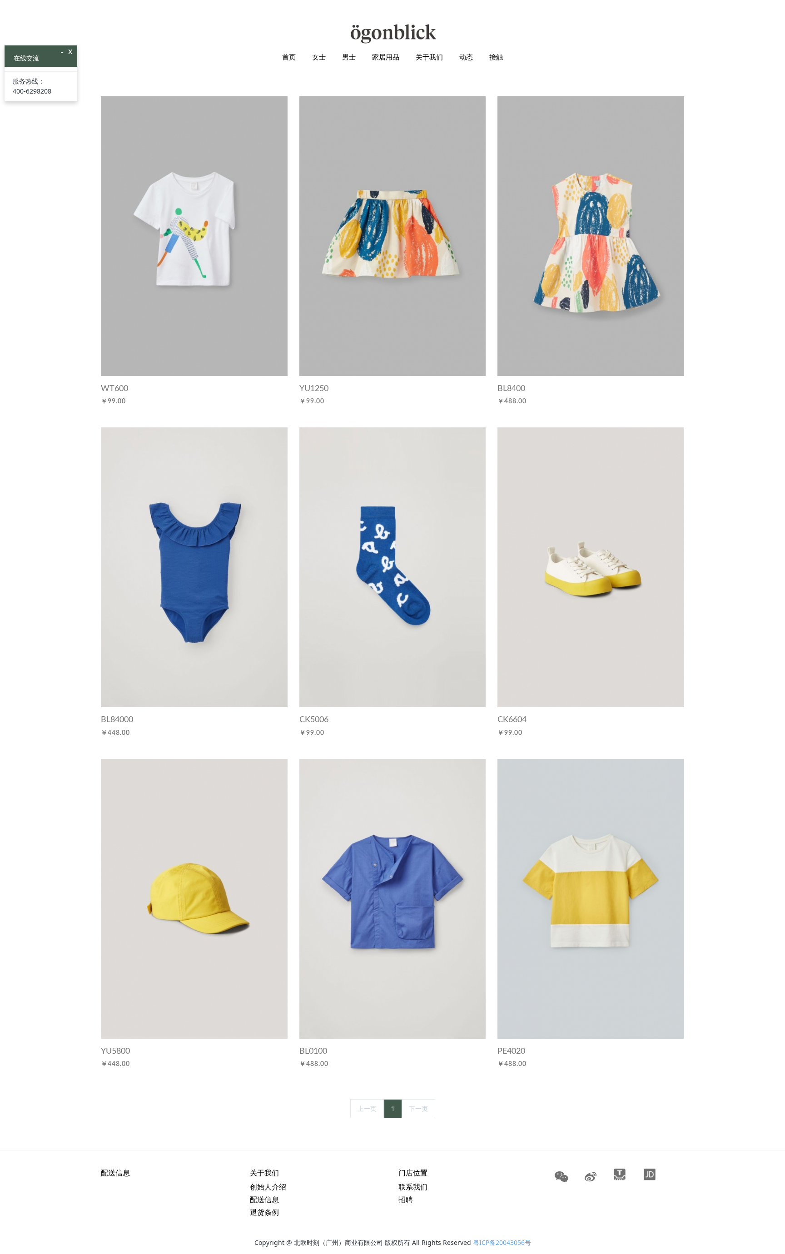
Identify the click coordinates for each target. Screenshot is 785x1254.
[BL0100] (392, 897)
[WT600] (194, 235)
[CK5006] (392, 566)
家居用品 (385, 56)
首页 (289, 56)
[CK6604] (590, 566)
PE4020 (511, 1051)
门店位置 (412, 1173)
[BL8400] (590, 235)
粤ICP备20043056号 (502, 1242)
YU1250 (313, 389)
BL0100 (313, 1051)
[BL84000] (194, 566)
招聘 (405, 1199)
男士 (349, 56)
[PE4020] (590, 897)
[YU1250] (392, 235)
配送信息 (115, 1173)
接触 (496, 56)
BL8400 (511, 389)
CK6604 (512, 720)
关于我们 (429, 56)
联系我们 (412, 1187)
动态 (466, 56)
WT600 (114, 389)
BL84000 (117, 720)
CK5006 (313, 720)
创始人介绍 (268, 1187)
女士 (319, 56)
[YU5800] (194, 897)
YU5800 (115, 1051)
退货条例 (264, 1212)
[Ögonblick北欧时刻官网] (392, 33)
